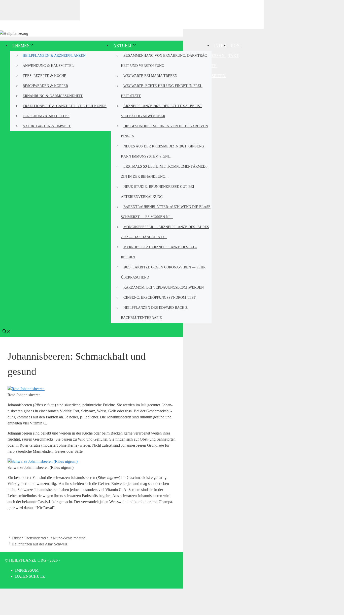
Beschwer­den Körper (45, 85)
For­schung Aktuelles (46, 116)
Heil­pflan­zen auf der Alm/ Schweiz (39, 544)
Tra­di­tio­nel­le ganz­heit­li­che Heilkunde (65, 106)
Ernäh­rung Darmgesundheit (53, 96)
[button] (6, 332)
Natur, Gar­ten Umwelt (47, 126)
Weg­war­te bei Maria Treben (150, 76)
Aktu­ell (122, 45)
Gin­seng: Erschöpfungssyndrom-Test (159, 297)
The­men (21, 45)
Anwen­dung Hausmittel (48, 65)
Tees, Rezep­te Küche (44, 75)
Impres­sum (27, 570)
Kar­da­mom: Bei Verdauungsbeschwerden (163, 287)
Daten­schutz (30, 576)
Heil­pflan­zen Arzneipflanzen (54, 55)
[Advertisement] (172, 14)
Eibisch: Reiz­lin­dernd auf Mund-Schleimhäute (48, 538)
